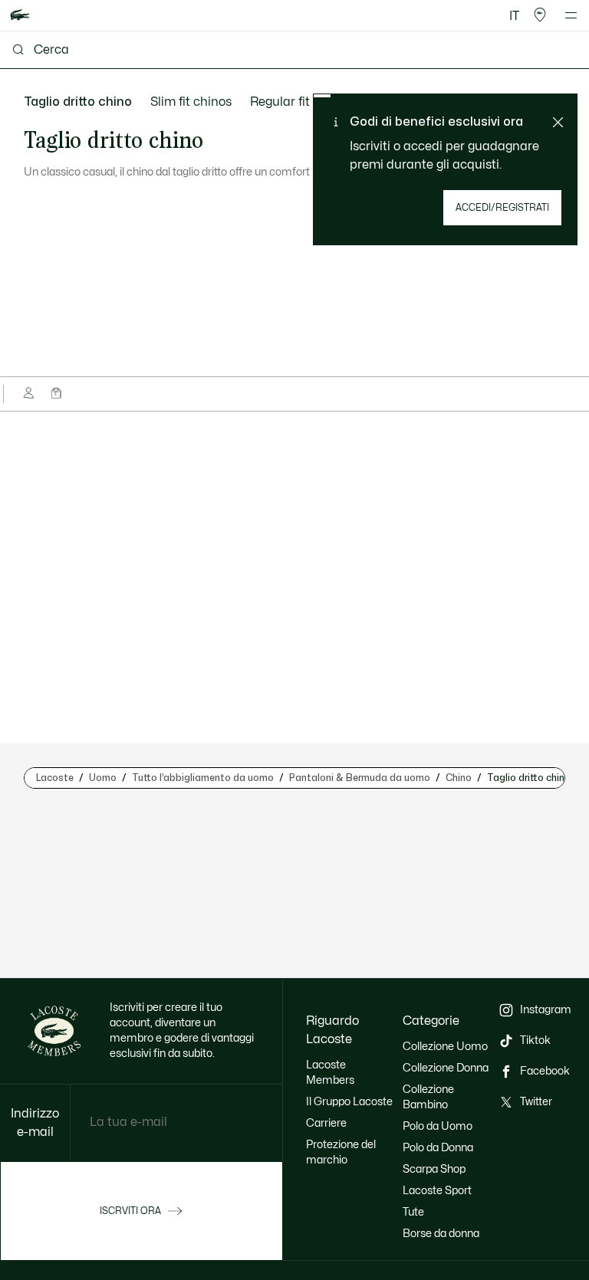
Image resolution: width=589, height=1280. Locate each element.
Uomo (103, 778)
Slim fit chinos (191, 102)
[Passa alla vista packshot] (57, 394)
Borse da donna (441, 1234)
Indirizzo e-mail (35, 1123)
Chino (459, 778)
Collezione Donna (446, 1068)
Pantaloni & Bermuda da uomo (359, 778)
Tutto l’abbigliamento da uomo (203, 778)
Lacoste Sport (437, 1191)
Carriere (326, 1123)
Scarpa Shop (434, 1169)
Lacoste (55, 778)
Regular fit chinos (300, 102)
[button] (540, 15)
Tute (413, 1212)
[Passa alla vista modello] (30, 394)
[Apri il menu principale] (571, 15)
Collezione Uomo (445, 1047)
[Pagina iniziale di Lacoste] (20, 15)
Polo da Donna (438, 1148)
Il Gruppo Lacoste (349, 1102)
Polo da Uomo (437, 1126)
